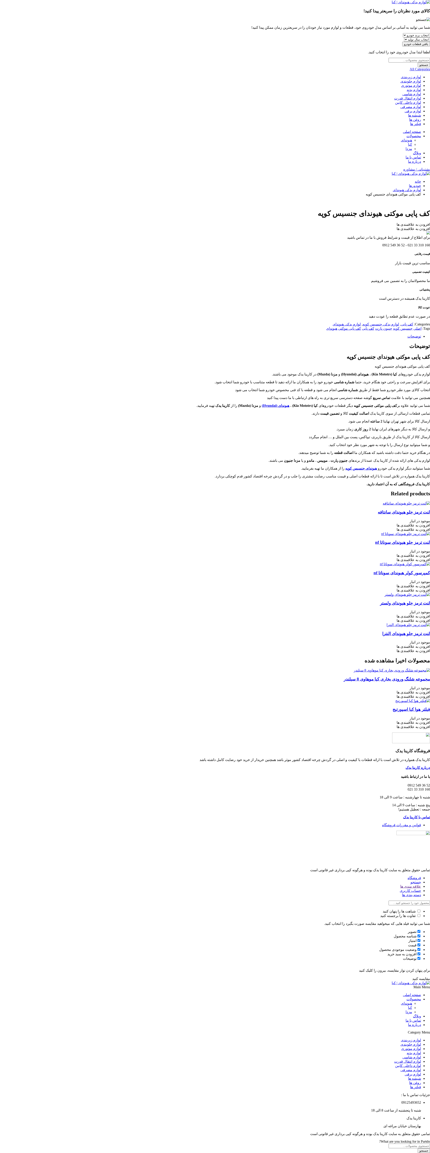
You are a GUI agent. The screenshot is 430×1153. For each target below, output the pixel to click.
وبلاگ (417, 153)
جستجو (423, 65)
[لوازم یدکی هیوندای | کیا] (411, 2)
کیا (410, 144)
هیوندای (406, 140)
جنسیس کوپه (403, 328)
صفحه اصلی (412, 132)
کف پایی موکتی (349, 328)
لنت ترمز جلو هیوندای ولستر (405, 603)
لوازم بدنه (414, 90)
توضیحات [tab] (414, 336)
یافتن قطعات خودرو (416, 44)
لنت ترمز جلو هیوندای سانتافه (404, 512)
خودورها (415, 186)
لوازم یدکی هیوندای (407, 190)
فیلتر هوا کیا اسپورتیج (411, 709)
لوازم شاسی (411, 94)
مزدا (409, 149)
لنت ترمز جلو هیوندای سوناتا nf (402, 542)
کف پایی (407, 324)
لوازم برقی (413, 111)
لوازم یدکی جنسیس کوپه (381, 324)
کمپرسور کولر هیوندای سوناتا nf (402, 572)
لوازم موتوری (411, 85)
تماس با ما (413, 157)
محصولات (413, 136)
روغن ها (415, 119)
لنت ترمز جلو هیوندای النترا (406, 633)
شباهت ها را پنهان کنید (400, 911)
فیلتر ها (415, 124)
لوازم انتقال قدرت (407, 98)
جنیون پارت (383, 328)
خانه (418, 181)
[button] (413, 224)
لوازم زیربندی (411, 77)
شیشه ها (414, 115)
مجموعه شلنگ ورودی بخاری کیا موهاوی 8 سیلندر (387, 679)
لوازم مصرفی (410, 107)
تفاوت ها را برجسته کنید (398, 916)
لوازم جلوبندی (410, 81)
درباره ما (414, 161)
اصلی (417, 328)
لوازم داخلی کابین (408, 102)
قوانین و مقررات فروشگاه (401, 825)
